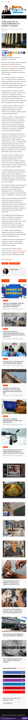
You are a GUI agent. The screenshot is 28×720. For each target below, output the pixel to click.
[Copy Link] (8, 55)
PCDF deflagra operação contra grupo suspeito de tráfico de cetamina (12, 660)
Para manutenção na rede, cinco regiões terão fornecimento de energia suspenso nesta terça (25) (13, 451)
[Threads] (24, 53)
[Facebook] (3, 53)
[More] (11, 55)
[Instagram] (3, 55)
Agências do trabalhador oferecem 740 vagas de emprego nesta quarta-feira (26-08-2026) (13, 305)
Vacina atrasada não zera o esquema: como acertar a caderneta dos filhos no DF (11, 582)
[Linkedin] (8, 53)
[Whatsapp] (16, 53)
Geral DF (5, 30)
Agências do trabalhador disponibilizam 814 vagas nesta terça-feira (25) (12, 420)
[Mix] (13, 53)
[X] (5, 53)
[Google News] (21, 53)
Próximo (21, 280)
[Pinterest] (11, 53)
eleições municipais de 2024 (18, 250)
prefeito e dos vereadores (13, 66)
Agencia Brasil (8, 259)
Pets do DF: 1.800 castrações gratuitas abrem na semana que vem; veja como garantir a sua (12, 611)
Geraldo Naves (6, 29)
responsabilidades (15, 263)
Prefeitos (5, 263)
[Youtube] (19, 53)
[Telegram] (5, 55)
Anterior (6, 280)
